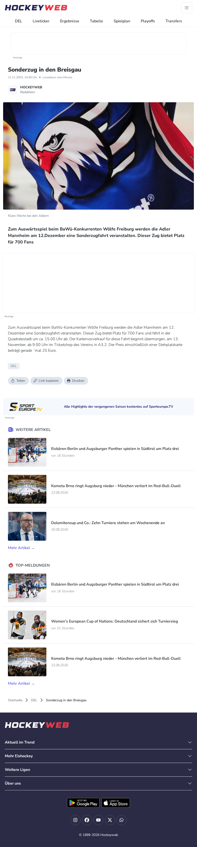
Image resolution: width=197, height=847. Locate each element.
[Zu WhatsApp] (121, 820)
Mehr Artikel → (21, 548)
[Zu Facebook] (87, 820)
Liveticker (41, 21)
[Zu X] (110, 820)
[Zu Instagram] (75, 820)
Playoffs (148, 21)
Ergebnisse (69, 21)
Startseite (15, 700)
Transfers (174, 21)
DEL (18, 21)
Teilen (20, 380)
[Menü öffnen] (186, 7)
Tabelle (96, 21)
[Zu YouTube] (98, 820)
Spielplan (122, 21)
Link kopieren (49, 380)
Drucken (78, 380)
